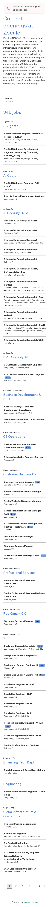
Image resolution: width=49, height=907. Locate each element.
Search (8, 98)
